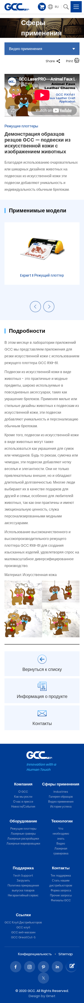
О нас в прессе (23, 801)
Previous (35, 306)
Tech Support (23, 875)
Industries (61, 792)
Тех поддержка (61, 875)
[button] (54, 6)
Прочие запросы (61, 895)
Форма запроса (61, 890)
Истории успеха (60, 806)
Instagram (29, 966)
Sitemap (65, 954)
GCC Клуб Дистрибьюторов (23, 922)
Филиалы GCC (61, 900)
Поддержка (23, 868)
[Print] (77, 61)
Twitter (43, 978)
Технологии (62, 821)
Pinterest (43, 966)
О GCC (23, 792)
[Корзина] (42, 7)
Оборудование (23, 821)
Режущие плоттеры (23, 828)
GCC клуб (23, 927)
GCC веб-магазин (23, 932)
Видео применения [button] (25, 48)
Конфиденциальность (35, 954)
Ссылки (23, 915)
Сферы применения (60, 784)
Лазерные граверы (23, 833)
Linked (57, 966)
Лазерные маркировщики (23, 843)
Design (34, 996)
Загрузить (23, 880)
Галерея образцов (61, 796)
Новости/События (23, 806)
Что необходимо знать (61, 833)
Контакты (61, 868)
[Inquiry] (71, 965)
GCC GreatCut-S (23, 937)
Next (48, 306)
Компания (23, 784)
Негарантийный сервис (23, 895)
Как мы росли (23, 796)
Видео (60, 843)
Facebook (15, 966)
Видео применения (60, 801)
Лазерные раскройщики (23, 838)
